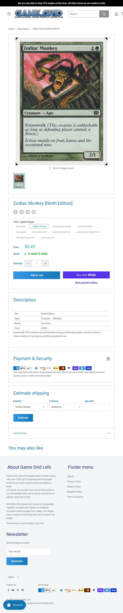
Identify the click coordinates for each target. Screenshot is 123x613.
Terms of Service (75, 497)
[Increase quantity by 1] (45, 263)
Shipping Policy (74, 491)
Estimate (23, 417)
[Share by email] (34, 212)
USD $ (11, 577)
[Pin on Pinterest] (21, 212)
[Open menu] (9, 13)
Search (70, 476)
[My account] (116, 14)
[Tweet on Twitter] (27, 212)
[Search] (104, 13)
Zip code (89, 401)
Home (11, 29)
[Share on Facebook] (15, 212)
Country (17, 401)
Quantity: (18, 263)
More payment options (86, 282)
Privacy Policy (74, 481)
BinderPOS (48, 603)
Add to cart (36, 275)
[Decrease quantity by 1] (28, 263)
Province (53, 401)
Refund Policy (20, 433)
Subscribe (17, 561)
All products (23, 29)
